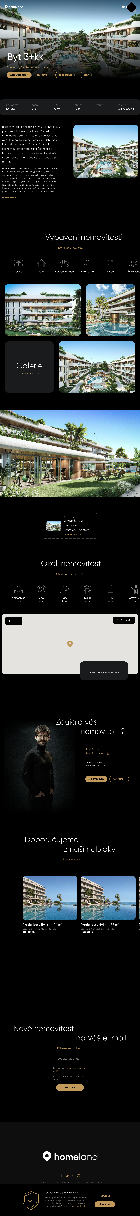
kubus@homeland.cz (95, 765)
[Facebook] (61, 1175)
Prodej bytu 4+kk (88, 877)
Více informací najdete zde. (73, 1206)
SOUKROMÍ (88, 1182)
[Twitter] (73, 1175)
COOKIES (101, 1182)
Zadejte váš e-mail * (70, 1058)
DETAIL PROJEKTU (50, 514)
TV (36, 1182)
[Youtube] (67, 1175)
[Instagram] (78, 1175)
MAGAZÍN (54, 1182)
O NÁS (44, 1182)
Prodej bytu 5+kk (30, 877)
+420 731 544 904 (94, 762)
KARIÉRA (65, 1182)
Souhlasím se (69, 1069)
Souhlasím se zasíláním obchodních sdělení (69, 1078)
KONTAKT (76, 1182)
